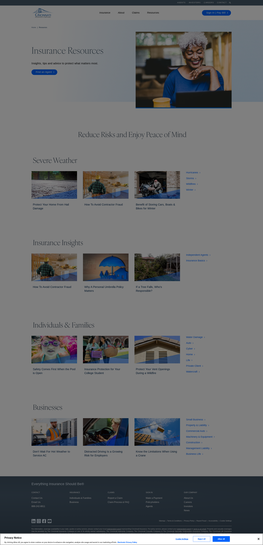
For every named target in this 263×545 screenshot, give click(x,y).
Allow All (221, 539)
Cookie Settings (182, 539)
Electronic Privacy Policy (127, 542)
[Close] (259, 539)
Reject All (201, 539)
